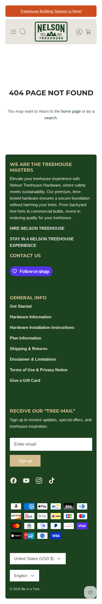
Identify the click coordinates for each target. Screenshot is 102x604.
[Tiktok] (51, 480)
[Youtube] (26, 480)
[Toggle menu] (14, 32)
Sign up (25, 460)
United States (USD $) (34, 558)
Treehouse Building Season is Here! (51, 11)
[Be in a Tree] (51, 32)
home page (71, 111)
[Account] (76, 32)
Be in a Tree (30, 589)
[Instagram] (39, 480)
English (20, 575)
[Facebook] (13, 480)
